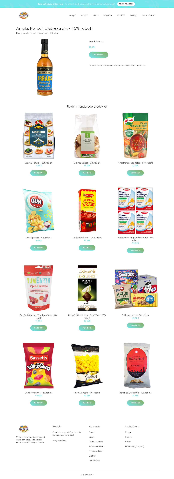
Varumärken (148, 15)
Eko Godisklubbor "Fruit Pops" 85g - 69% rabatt (38, 316)
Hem (18, 33)
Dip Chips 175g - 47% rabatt (38, 237)
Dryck (84, 15)
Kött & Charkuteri (96, 446)
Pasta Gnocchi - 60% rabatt (87, 392)
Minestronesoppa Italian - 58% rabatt (135, 163)
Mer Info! (98, 54)
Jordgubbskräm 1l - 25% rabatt (87, 237)
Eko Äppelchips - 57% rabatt (87, 163)
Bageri (72, 15)
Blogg (133, 15)
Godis (95, 15)
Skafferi (121, 15)
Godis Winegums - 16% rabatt (38, 392)
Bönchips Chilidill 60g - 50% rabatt (135, 392)
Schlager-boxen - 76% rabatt (135, 315)
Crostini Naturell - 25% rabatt (38, 163)
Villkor (128, 441)
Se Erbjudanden (126, 4)
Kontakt (128, 437)
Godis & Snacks (96, 441)
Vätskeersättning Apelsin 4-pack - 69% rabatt (135, 239)
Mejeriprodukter (96, 451)
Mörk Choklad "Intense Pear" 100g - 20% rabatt (87, 316)
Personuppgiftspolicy (134, 446)
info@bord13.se (59, 440)
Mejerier (108, 15)
